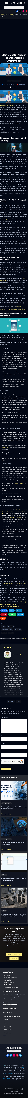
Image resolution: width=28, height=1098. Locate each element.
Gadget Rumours (14, 1091)
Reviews (6, 985)
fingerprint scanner (7, 629)
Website (3, 752)
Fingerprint (11, 626)
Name (3, 736)
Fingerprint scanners (6, 105)
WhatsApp (5, 447)
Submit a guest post (7, 1078)
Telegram (20, 614)
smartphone (6, 219)
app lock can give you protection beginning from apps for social (14, 511)
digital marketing (8, 1073)
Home (2, 14)
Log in (4, 1035)
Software (4, 874)
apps (3, 626)
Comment (4, 717)
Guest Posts (18, 629)
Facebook (9, 606)
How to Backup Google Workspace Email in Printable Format (13, 879)
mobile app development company (14, 583)
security (11, 632)
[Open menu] (1, 11)
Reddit (3, 618)
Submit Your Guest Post (14, 954)
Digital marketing (9, 977)
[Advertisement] (14, 35)
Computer (7, 975)
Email (3, 744)
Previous (10, 701)
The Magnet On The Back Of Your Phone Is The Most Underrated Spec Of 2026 (13, 915)
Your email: (6, 1002)
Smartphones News (10, 14)
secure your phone (15, 517)
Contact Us (14, 958)
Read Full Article (6, 814)
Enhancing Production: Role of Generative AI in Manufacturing (14, 808)
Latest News (7, 982)
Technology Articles (6, 803)
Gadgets (4, 910)
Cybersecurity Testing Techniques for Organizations (12, 843)
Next (18, 701)
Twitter (2, 606)
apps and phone (18, 483)
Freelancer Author (9, 84)
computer (6, 1071)
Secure (4, 632)
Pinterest (4, 614)
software (12, 1071)
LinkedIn (16, 606)
